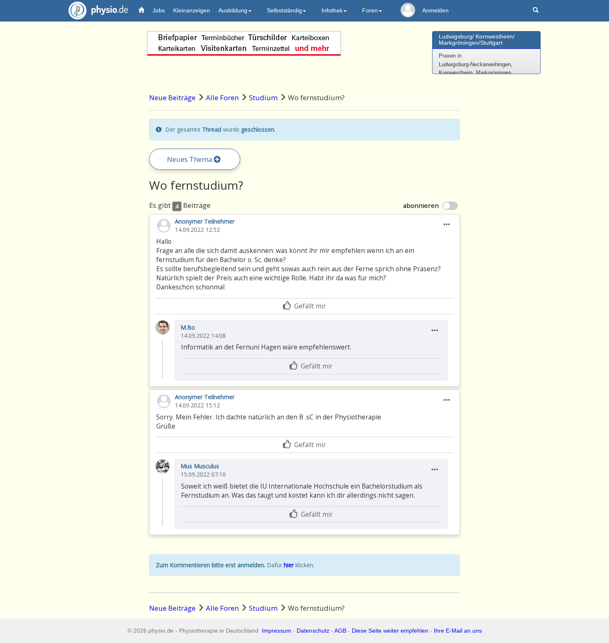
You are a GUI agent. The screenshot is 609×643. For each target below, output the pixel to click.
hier (289, 565)
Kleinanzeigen (191, 10)
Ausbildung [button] (232, 10)
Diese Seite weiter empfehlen (390, 630)
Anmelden (435, 10)
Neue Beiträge (172, 97)
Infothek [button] (332, 10)
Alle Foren (222, 97)
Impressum (276, 630)
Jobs (158, 10)
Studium (263, 97)
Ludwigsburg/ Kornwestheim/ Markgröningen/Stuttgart (477, 39)
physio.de (98, 10)
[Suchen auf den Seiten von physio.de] (537, 10)
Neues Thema (190, 159)
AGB (340, 630)
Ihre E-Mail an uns (458, 630)
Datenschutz (313, 630)
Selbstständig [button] (284, 10)
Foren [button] (370, 10)
